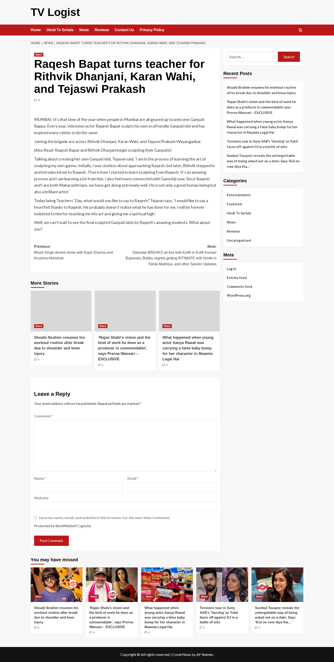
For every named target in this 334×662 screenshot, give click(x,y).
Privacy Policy (152, 30)
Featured (234, 204)
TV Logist (55, 12)
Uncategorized (239, 240)
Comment (43, 416)
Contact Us (124, 30)
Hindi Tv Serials (60, 30)
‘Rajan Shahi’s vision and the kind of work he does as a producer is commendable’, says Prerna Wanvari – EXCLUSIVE (124, 348)
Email (133, 478)
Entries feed (237, 277)
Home (36, 30)
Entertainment (239, 195)
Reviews (102, 30)
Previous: (73, 252)
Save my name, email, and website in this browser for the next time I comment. (104, 517)
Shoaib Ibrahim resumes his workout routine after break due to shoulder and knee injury (261, 90)
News (84, 30)
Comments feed (239, 286)
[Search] (300, 30)
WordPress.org (239, 295)
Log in (231, 268)
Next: (171, 255)
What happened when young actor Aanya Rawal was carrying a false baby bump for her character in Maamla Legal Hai (187, 348)
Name (40, 478)
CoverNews (181, 654)
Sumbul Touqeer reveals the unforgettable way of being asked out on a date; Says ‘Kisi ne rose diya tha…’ (263, 160)
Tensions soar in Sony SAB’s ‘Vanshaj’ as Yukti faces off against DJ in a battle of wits (262, 144)
